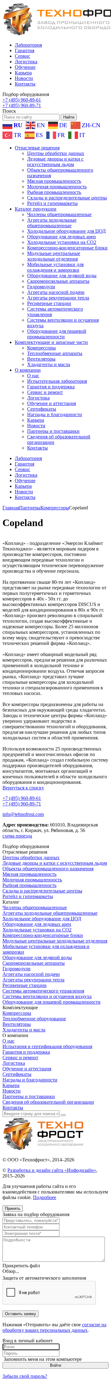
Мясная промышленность (54, 181)
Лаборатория (28, 45)
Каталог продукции (35, 208)
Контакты (25, 83)
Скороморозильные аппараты (58, 281)
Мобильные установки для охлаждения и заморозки (55, 267)
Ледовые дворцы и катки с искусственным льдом (55, 161)
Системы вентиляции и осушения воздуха (47, 996)
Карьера (23, 72)
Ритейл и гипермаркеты (52, 203)
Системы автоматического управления (43, 990)
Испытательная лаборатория (57, 381)
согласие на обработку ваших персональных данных (54, 1327)
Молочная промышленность (57, 186)
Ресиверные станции (49, 303)
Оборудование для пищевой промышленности (56, 333)
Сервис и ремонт (45, 392)
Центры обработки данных (55, 153)
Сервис (22, 56)
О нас (33, 375)
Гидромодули (41, 286)
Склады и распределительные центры (67, 197)
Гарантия (24, 50)
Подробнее (44, 1197)
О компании (28, 370)
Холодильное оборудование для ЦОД (66, 231)
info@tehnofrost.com (23, 814)
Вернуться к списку (23, 787)
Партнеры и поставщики (53, 431)
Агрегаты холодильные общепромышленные (51, 222)
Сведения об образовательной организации (48, 1102)
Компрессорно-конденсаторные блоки (67, 247)
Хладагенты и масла (48, 364)
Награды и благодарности (54, 414)
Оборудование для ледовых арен (61, 236)
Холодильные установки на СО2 (61, 242)
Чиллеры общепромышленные (59, 214)
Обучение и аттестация (51, 403)
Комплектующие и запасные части (51, 342)
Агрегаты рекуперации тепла (58, 297)
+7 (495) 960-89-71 (21, 105)
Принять (12, 1208)
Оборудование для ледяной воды (62, 275)
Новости (24, 78)
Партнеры (29, 507)
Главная (10, 507)
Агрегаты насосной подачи (55, 292)
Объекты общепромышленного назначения (47, 868)
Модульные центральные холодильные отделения (53, 256)
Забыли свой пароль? (24, 1376)
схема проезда (17, 835)
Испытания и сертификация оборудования (47, 1046)
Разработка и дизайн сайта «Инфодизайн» (51, 1170)
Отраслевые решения (37, 147)
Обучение (25, 67)
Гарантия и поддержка (51, 386)
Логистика (26, 61)
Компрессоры (41, 347)
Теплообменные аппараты (54, 353)
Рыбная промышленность (54, 192)
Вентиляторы (41, 359)
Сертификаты (41, 409)
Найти (68, 117)
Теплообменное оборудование (34, 1018)
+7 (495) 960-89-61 (21, 99)
